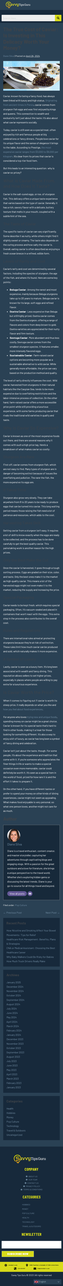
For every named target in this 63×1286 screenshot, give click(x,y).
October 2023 (13, 1047)
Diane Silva (14, 844)
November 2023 (15, 1043)
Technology (12, 1125)
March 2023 (12, 1078)
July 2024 (11, 1008)
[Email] (30, 893)
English (42, 1282)
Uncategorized (14, 1134)
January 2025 (13, 982)
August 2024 (13, 1004)
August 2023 (13, 1056)
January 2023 (13, 1087)
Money (9, 1117)
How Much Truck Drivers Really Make (25, 961)
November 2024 (15, 990)
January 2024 (13, 1034)
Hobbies (10, 1112)
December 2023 (14, 1039)
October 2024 (13, 995)
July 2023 (11, 1061)
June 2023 (12, 1065)
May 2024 (11, 1017)
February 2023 (13, 1082)
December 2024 (14, 986)
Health (9, 1108)
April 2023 (11, 1074)
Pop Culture (21, 905)
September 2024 (15, 999)
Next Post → (53, 912)
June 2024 (12, 1012)
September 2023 (15, 1052)
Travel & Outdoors (16, 1130)
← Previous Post (12, 912)
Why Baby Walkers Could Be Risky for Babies (30, 956)
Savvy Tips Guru (18, 1275)
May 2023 (11, 1069)
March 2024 (12, 1026)
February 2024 (14, 1030)
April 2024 (11, 1021)
